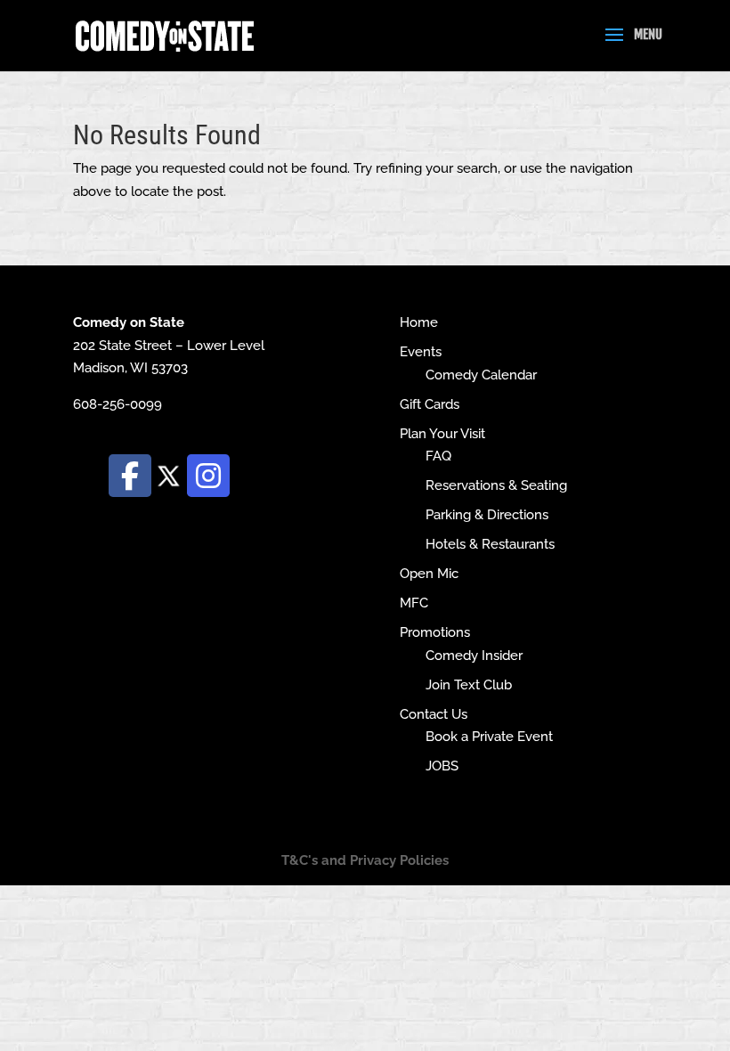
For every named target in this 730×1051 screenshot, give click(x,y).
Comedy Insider (474, 656)
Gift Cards (429, 404)
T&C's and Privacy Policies (365, 860)
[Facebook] (130, 475)
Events (421, 352)
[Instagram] (208, 475)
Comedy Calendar (481, 375)
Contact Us (433, 714)
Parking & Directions (487, 515)
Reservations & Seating (496, 485)
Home (419, 322)
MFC (414, 603)
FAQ (438, 456)
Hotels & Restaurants (490, 544)
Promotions (435, 632)
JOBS (442, 766)
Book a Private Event (489, 737)
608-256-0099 (117, 404)
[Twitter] (169, 475)
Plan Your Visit (442, 434)
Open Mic (429, 574)
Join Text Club (469, 685)
